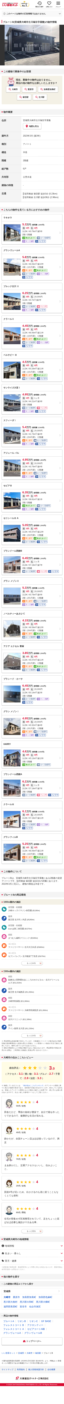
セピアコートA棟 (36, 1329)
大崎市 (15, 89)
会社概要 (51, 1369)
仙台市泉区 (35, 1306)
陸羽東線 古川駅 (32, 197)
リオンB (21, 1321)
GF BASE (46, 1321)
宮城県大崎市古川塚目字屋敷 (37, 120)
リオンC (33, 1321)
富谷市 (23, 1306)
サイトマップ (7, 1369)
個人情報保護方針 (36, 1369)
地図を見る (34, 126)
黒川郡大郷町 (43, 1302)
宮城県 (7, 1291)
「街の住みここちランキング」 (33, 1085)
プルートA (8, 1321)
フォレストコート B (13, 1325)
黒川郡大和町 (27, 1302)
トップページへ (33, 1341)
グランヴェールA (12, 1333)
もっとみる (31, 963)
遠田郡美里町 (10, 1306)
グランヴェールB (33, 1333)
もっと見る (31, 1231)
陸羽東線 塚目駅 (32, 193)
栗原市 (31, 89)
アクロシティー (35, 1325)
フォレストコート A (13, 1329)
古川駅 (41, 97)
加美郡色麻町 (45, 1297)
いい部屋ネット (8, 1353)
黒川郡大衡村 (10, 1302)
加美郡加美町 (49, 89)
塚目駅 (26, 97)
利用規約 (21, 1369)
